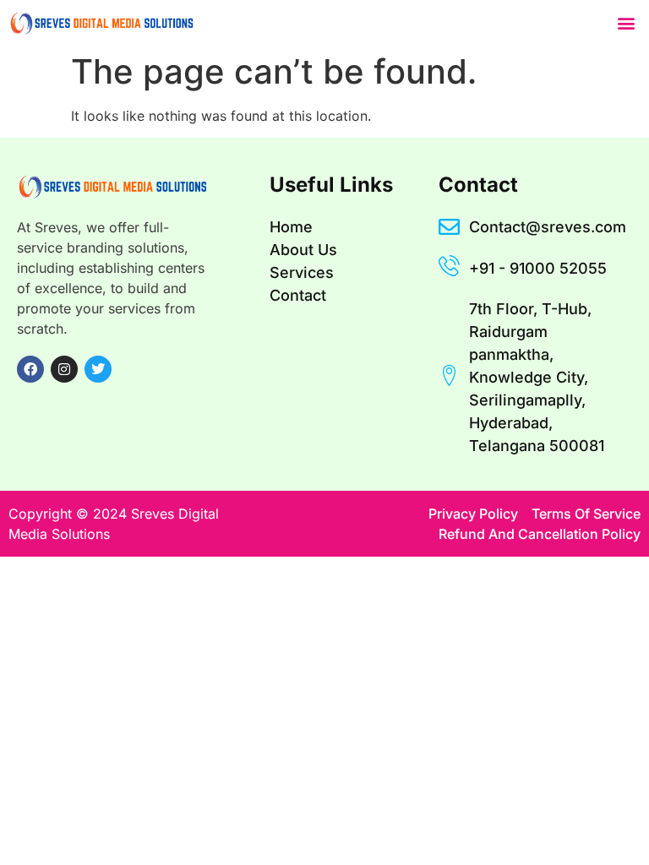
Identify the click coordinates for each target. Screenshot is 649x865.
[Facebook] (30, 369)
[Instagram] (64, 369)
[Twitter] (98, 369)
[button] (627, 22)
